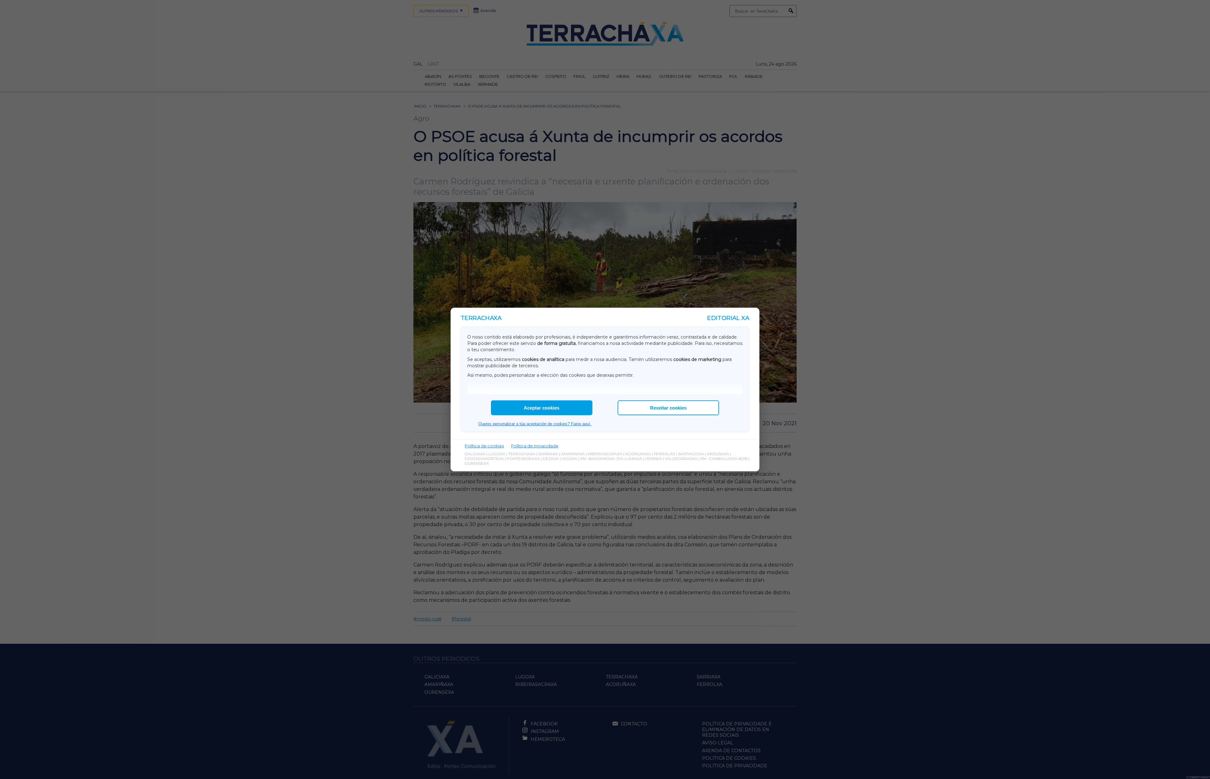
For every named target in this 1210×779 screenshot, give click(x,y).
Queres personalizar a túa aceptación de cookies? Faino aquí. (534, 423)
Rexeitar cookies (668, 407)
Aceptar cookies (541, 407)
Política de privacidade (534, 445)
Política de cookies (484, 445)
